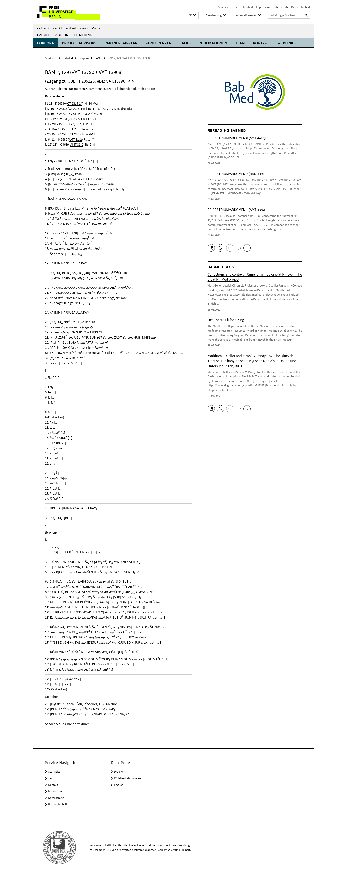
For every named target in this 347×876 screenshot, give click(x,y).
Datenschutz (280, 7)
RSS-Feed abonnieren (127, 778)
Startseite (224, 7)
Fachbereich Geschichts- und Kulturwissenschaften (68, 28)
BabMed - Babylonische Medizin (65, 34)
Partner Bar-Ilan (121, 42)
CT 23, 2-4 (85, 113)
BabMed (68, 58)
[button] (192, 15)
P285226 (87, 81)
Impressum (263, 7)
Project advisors (79, 42)
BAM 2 (98, 58)
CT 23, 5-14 (74, 103)
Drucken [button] (119, 771)
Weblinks (286, 42)
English (118, 785)
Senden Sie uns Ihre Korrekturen (67, 724)
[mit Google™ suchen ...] (306, 15)
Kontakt (248, 7)
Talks (185, 42)
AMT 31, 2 (75, 139)
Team (236, 7)
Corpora (45, 42)
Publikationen (213, 42)
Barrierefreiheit (300, 7)
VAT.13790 (115, 81)
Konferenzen (159, 42)
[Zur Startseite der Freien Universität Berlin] (66, 12)
